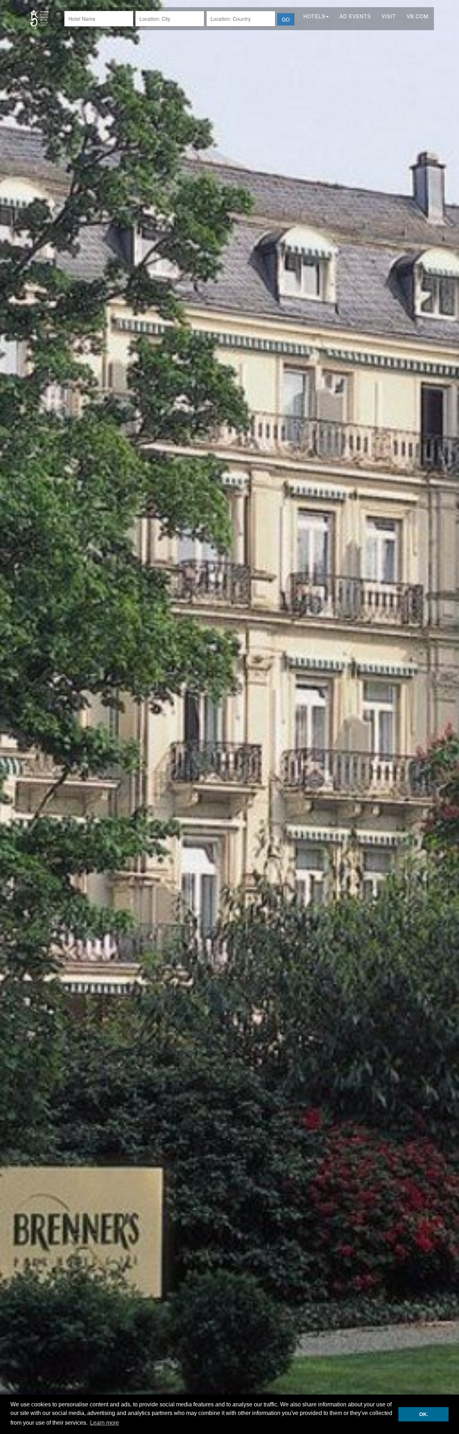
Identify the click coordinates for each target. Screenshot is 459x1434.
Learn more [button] (104, 1423)
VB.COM (418, 16)
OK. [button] (423, 1414)
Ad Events (355, 16)
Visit (389, 16)
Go (286, 19)
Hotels (314, 16)
